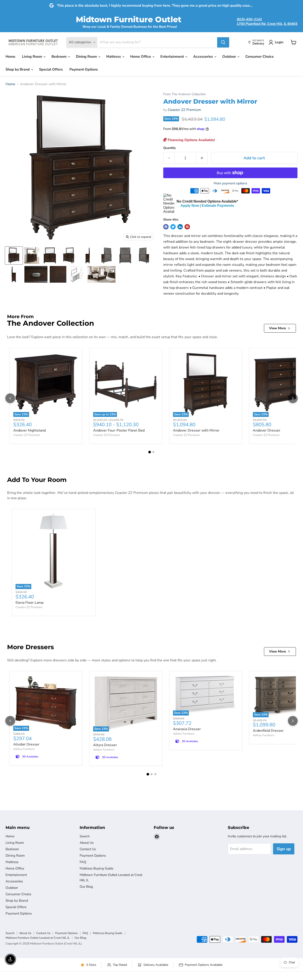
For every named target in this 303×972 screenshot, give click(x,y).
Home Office (141, 56)
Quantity (169, 148)
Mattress (114, 56)
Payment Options (83, 69)
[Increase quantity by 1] (202, 158)
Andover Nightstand (29, 430)
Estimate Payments (218, 205)
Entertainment (172, 56)
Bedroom (59, 56)
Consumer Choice (259, 56)
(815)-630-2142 (249, 19)
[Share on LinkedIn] (180, 226)
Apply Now (190, 205)
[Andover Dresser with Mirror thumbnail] (14, 255)
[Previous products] (10, 398)
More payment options (230, 183)
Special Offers (51, 69)
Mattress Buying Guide (96, 868)
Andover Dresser (266, 430)
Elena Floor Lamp (29, 602)
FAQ (83, 862)
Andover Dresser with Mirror (196, 430)
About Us (87, 842)
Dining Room (87, 56)
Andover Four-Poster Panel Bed (119, 430)
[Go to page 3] (155, 774)
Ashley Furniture (24, 749)
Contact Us (88, 849)
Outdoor (229, 56)
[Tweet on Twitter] (173, 226)
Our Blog (86, 886)
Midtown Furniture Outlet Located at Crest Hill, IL (38, 938)
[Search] (223, 42)
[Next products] (293, 398)
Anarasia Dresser (187, 729)
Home (10, 56)
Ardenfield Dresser (268, 730)
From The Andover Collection (184, 94)
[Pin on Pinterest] (187, 226)
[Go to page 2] (153, 452)
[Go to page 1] (149, 452)
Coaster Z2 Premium (184, 109)
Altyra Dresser (105, 745)
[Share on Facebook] (166, 226)
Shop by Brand (18, 69)
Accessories (203, 56)
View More (277, 328)
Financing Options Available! (191, 140)
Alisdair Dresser (26, 744)
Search (85, 836)
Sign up (284, 849)
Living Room (32, 56)
